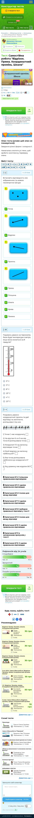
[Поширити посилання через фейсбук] (17, 619)
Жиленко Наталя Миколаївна (13, 42)
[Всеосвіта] (3, 2)
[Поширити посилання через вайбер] (20, 619)
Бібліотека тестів (15, 33)
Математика (27, 33)
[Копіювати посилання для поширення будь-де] (13, 619)
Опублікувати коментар (17, 799)
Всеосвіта (4, 33)
